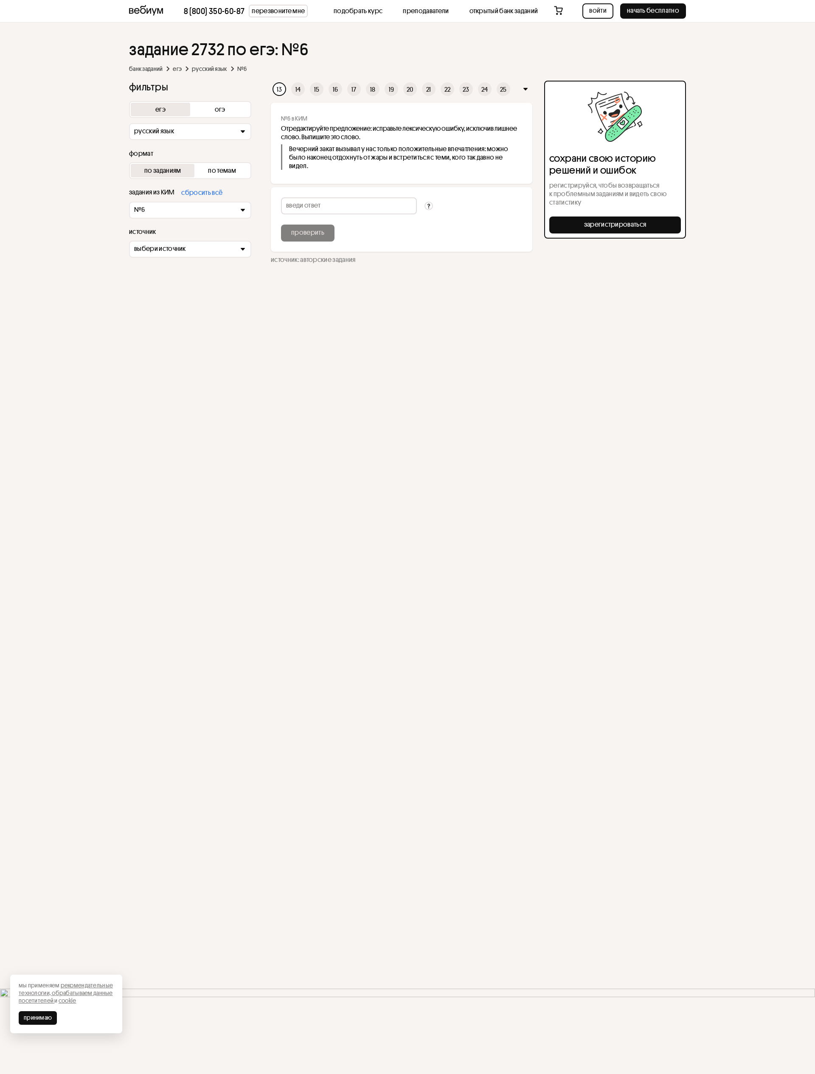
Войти (598, 10)
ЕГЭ (177, 68)
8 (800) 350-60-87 (214, 11)
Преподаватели (426, 10)
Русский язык (209, 68)
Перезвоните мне (278, 10)
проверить (307, 232)
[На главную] (146, 11)
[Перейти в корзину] (559, 11)
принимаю (38, 1017)
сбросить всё (201, 192)
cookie (67, 1000)
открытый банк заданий (503, 10)
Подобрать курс (358, 10)
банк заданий (146, 68)
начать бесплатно (653, 10)
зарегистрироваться (615, 224)
